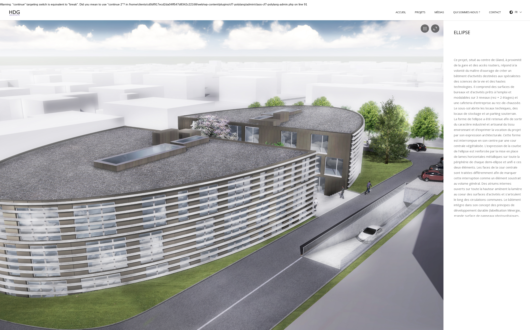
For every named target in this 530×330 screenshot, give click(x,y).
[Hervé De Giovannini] (15, 13)
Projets (420, 12)
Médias (439, 12)
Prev (3, 180)
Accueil (401, 12)
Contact (495, 12)
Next (440, 180)
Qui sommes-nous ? (466, 12)
